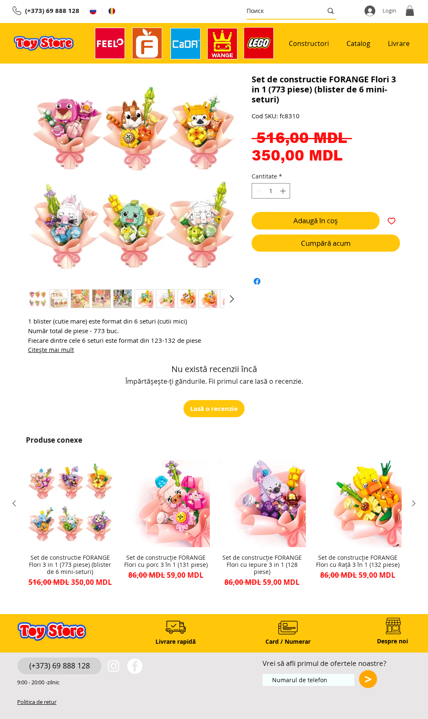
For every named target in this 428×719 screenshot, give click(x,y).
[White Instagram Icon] (113, 666)
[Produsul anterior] (14, 503)
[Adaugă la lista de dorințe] (391, 220)
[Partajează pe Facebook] (257, 281)
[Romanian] (111, 11)
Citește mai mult (51, 350)
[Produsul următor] (414, 503)
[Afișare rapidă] (70, 504)
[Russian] (93, 11)
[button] (409, 10)
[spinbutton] (270, 191)
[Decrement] (258, 191)
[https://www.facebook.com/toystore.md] (135, 666)
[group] (214, 523)
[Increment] (283, 191)
